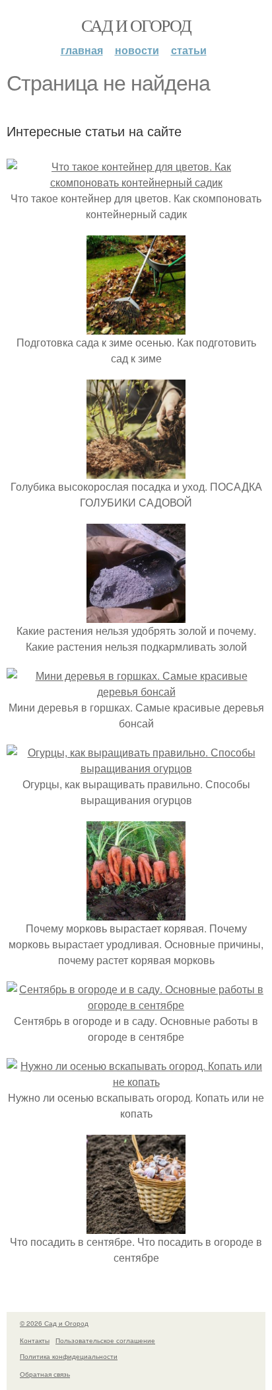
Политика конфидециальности (69, 1356)
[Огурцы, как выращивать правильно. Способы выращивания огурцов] (136, 768)
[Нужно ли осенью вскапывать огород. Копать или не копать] (136, 1081)
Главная (82, 50)
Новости (137, 50)
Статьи (189, 50)
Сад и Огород (136, 25)
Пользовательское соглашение (105, 1340)
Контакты (35, 1340)
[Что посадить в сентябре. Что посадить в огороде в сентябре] (136, 1225)
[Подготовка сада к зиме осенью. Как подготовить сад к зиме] (136, 326)
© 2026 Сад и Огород (54, 1323)
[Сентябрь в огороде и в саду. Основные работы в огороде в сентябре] (136, 1004)
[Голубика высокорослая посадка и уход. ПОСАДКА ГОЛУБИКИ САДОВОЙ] (136, 470)
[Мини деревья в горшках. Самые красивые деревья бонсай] (136, 691)
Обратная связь (45, 1374)
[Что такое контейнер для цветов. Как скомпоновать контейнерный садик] (136, 182)
